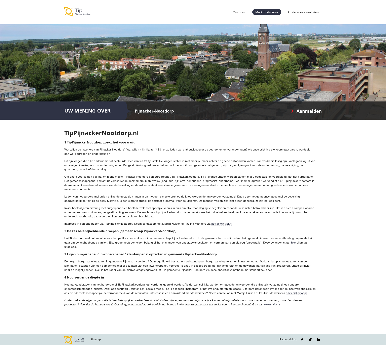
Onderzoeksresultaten (303, 12)
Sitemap (95, 339)
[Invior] (74, 339)
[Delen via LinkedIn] (318, 339)
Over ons (239, 12)
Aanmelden (309, 111)
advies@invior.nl (221, 223)
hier (293, 242)
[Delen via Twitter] (310, 339)
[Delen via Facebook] (302, 339)
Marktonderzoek (266, 12)
